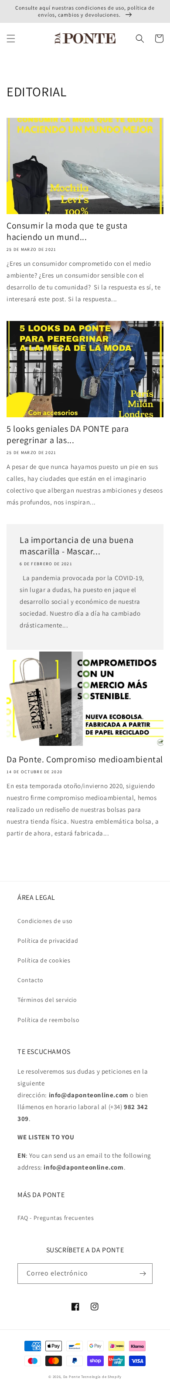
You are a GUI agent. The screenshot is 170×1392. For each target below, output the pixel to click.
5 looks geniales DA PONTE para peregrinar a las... (68, 434)
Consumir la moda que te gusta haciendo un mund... (67, 231)
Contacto (30, 980)
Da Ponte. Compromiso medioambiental (85, 759)
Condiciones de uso (45, 921)
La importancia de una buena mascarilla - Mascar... (76, 545)
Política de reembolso (48, 1020)
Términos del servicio (47, 1000)
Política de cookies (43, 960)
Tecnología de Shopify (101, 1376)
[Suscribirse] (142, 1273)
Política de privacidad (47, 940)
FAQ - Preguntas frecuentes (55, 1218)
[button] (10, 38)
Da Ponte (71, 1376)
